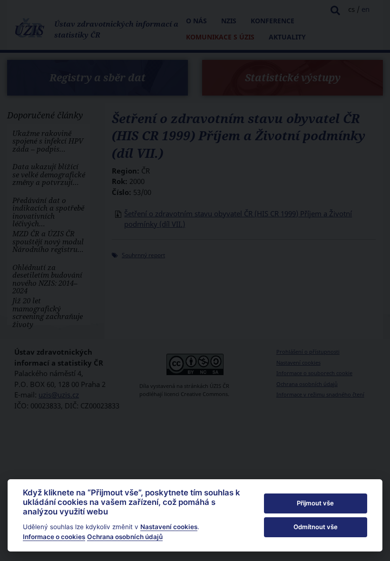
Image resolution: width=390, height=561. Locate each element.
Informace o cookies (54, 537)
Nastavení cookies (168, 527)
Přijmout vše (315, 503)
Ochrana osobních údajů (125, 537)
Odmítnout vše (315, 527)
